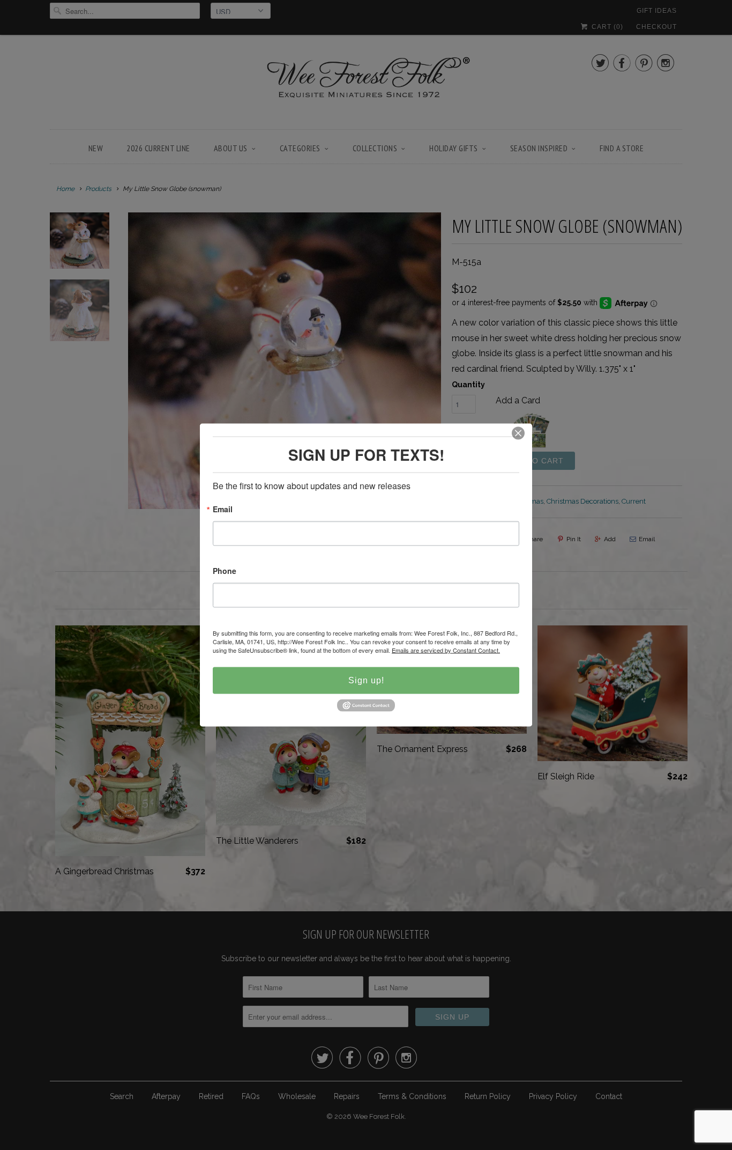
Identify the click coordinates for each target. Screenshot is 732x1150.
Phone (224, 571)
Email (223, 509)
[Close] (518, 433)
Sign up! (366, 680)
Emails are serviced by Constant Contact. (446, 650)
